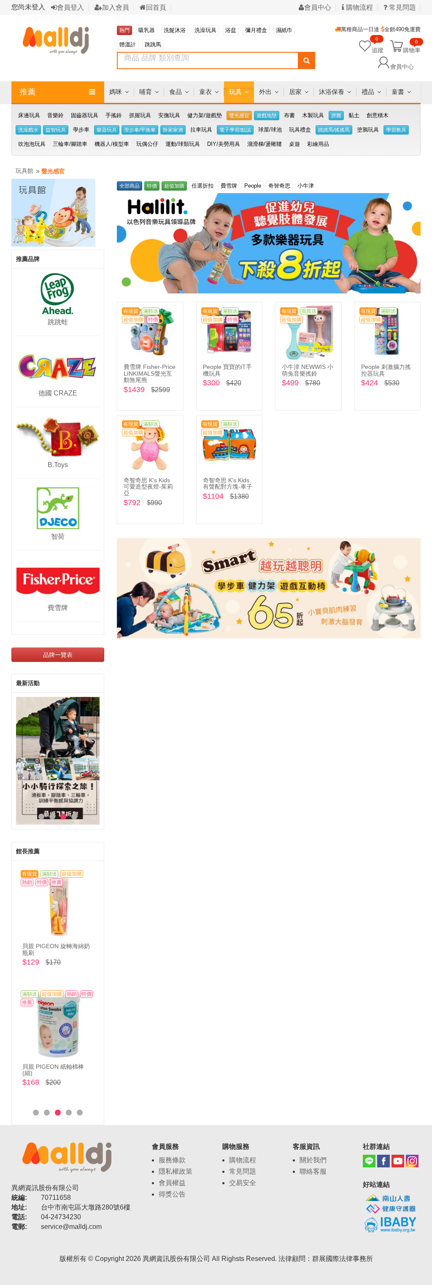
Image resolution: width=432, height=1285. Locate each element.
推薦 (28, 92)
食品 (175, 91)
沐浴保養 (331, 91)
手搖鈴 (113, 115)
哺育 (145, 91)
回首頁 (156, 7)
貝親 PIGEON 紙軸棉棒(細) (53, 1069)
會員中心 (317, 7)
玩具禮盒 (300, 129)
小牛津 (305, 186)
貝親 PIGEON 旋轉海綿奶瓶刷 (56, 949)
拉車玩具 (201, 129)
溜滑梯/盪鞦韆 (264, 144)
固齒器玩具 (84, 115)
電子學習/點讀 (235, 130)
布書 (289, 115)
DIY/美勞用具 (223, 144)
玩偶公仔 (147, 144)
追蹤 (377, 46)
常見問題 (242, 1171)
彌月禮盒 (256, 30)
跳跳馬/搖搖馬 (334, 130)
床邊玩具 (29, 115)
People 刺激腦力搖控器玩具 (386, 369)
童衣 (205, 91)
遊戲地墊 (266, 115)
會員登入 (70, 7)
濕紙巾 (284, 30)
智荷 (58, 536)
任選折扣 (202, 186)
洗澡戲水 (28, 130)
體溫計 (127, 44)
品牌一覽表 (58, 654)
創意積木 (378, 115)
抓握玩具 (140, 115)
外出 (265, 91)
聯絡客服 (313, 1171)
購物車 (412, 50)
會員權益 (172, 1182)
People (252, 186)
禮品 (368, 91)
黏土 (353, 115)
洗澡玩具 (205, 30)
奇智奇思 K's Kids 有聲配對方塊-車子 (227, 483)
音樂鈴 (55, 115)
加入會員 (115, 7)
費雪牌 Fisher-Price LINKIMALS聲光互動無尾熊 (150, 373)
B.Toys (58, 464)
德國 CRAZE (57, 393)
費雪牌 (58, 607)
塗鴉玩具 (368, 129)
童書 (398, 91)
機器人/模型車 (111, 144)
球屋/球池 (270, 129)
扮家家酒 (173, 130)
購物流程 (358, 7)
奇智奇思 (279, 186)
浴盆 (230, 30)
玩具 (235, 91)
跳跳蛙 (58, 321)
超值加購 (174, 186)
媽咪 (115, 91)
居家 (295, 91)
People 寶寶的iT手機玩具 (227, 369)
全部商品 (129, 186)
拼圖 (336, 115)
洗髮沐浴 (175, 30)
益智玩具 (56, 130)
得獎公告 (172, 1194)
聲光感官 (239, 115)
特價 (152, 186)
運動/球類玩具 (182, 144)
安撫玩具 (169, 115)
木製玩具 (313, 115)
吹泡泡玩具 (32, 144)
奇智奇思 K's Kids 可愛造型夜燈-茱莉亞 (148, 487)
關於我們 (313, 1160)
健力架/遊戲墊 (204, 115)
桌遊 (294, 144)
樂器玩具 (107, 130)
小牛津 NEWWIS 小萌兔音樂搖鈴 (307, 369)
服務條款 (172, 1160)
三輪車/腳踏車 (70, 144)
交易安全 (242, 1182)
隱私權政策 (175, 1171)
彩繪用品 (318, 144)
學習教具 (396, 130)
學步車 (81, 129)
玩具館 (24, 170)
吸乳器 (146, 30)
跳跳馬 (153, 44)
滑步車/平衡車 (140, 130)
